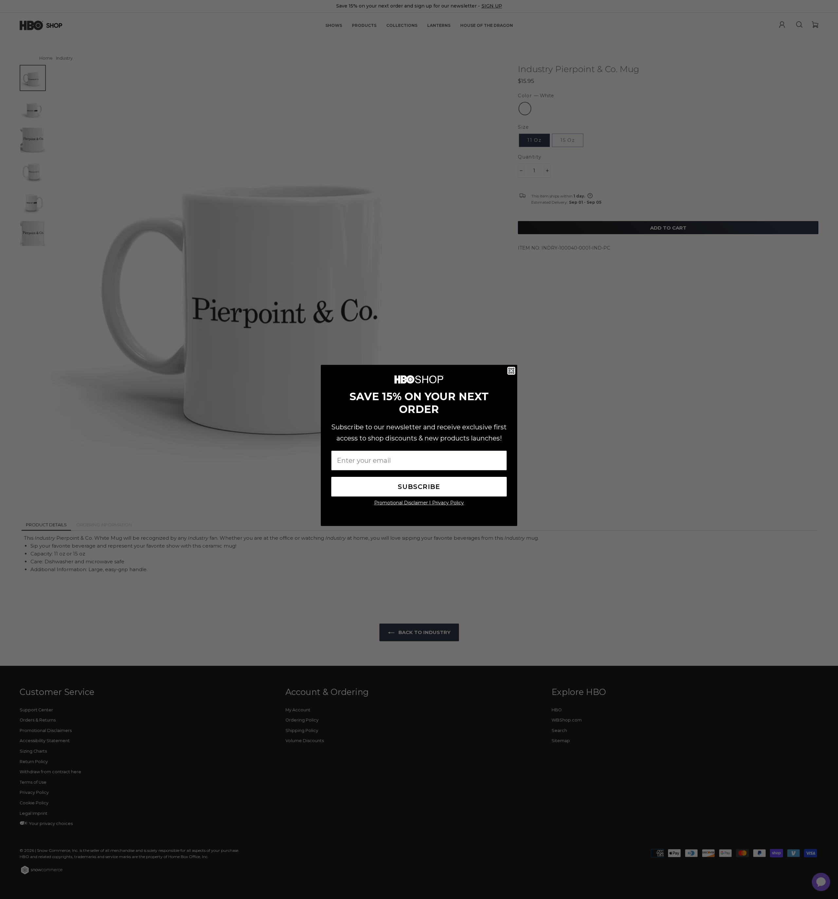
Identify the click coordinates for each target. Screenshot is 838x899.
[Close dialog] (511, 370)
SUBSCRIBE (419, 487)
